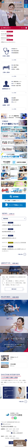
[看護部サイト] (14, 169)
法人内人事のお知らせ (6, 33)
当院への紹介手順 (17, 85)
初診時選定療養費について (8, 231)
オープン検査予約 (17, 83)
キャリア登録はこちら (16, 205)
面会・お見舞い (16, 69)
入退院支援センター (17, 81)
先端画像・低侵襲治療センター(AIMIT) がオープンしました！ (14, 249)
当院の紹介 (14, 289)
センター (15, 102)
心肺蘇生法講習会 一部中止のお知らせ (11, 225)
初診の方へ (15, 48)
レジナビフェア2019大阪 (20, 242)
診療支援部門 (16, 99)
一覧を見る (22, 27)
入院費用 (15, 67)
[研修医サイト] (14, 176)
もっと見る (14, 59)
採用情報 (15, 196)
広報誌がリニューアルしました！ (8, 41)
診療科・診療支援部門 (17, 432)
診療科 (14, 97)
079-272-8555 (8, 426)
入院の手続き (16, 65)
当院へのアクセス (6, 424)
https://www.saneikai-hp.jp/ (14, 358)
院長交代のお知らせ (5, 37)
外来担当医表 (16, 50)
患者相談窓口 (16, 52)
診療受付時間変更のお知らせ (9, 238)
